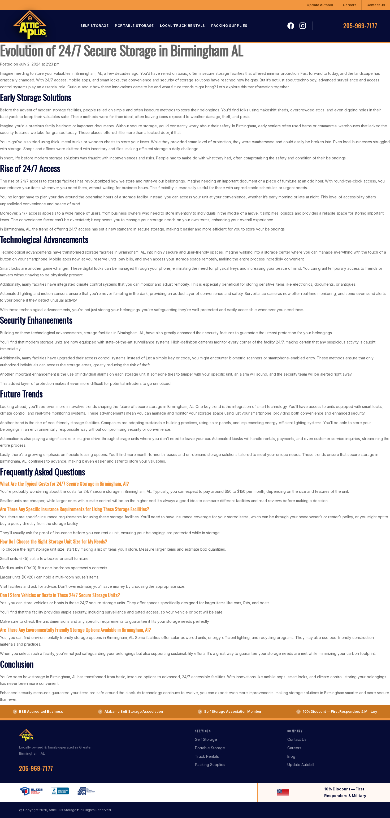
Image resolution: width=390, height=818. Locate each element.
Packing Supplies (229, 26)
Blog (291, 756)
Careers (350, 5)
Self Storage (94, 26)
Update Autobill (320, 5)
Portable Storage (134, 26)
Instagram (302, 25)
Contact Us (375, 5)
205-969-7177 (360, 25)
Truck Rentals (207, 756)
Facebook (290, 26)
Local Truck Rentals (182, 26)
